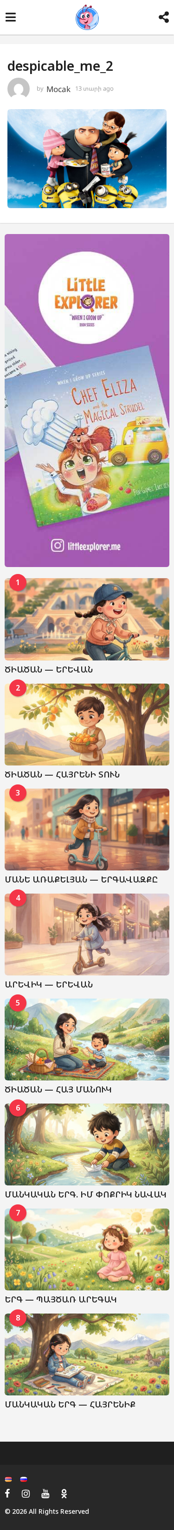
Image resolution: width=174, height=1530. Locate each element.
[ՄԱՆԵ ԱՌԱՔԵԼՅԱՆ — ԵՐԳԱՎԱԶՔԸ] (87, 830)
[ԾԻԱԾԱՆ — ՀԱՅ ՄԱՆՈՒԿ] (87, 1040)
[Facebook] (7, 1493)
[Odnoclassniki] (64, 1493)
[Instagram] (26, 1493)
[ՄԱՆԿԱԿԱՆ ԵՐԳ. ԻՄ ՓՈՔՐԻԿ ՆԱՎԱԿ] (87, 1145)
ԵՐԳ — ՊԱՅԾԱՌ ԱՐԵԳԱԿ (61, 1299)
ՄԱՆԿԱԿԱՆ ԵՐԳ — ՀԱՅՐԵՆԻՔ (70, 1404)
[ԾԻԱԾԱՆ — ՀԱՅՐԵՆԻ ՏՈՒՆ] (87, 725)
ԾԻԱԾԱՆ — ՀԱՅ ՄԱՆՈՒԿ (58, 1089)
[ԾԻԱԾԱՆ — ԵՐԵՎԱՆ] (87, 619)
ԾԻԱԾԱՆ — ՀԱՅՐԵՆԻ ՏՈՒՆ (62, 774)
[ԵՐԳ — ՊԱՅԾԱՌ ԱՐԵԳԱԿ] (87, 1250)
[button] (10, 17)
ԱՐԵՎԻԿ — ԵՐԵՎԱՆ (49, 984)
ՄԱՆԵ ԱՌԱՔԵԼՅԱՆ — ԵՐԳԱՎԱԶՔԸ (81, 879)
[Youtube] (45, 1493)
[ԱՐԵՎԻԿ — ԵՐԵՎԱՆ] (87, 935)
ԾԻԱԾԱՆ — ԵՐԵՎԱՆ (49, 669)
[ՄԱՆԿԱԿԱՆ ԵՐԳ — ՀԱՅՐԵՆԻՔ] (87, 1355)
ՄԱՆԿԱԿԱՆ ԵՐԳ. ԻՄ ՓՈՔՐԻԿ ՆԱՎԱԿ (86, 1194)
